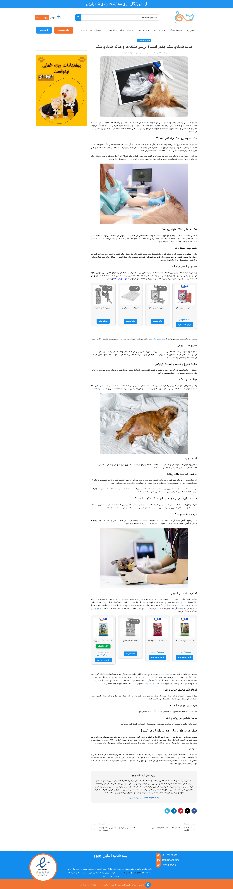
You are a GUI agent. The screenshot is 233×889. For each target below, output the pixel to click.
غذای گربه (137, 872)
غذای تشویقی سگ (121, 278)
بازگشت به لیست (144, 827)
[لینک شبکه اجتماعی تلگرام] (167, 811)
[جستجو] (78, 17)
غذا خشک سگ (166, 674)
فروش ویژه (44, 30)
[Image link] (43, 867)
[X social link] (187, 811)
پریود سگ (118, 489)
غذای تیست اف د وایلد (184, 605)
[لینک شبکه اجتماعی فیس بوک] (194, 811)
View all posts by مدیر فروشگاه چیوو (144, 797)
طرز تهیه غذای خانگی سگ (153, 683)
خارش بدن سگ (101, 388)
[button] (184, 324)
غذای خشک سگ (122, 872)
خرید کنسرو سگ (159, 339)
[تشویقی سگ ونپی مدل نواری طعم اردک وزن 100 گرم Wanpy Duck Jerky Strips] (185, 295)
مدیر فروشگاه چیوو (146, 52)
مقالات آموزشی (145, 40)
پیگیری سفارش (63, 30)
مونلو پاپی (95, 608)
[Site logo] (184, 17)
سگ (139, 40)
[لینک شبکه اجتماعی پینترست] (180, 811)
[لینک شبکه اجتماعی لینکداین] (174, 811)
